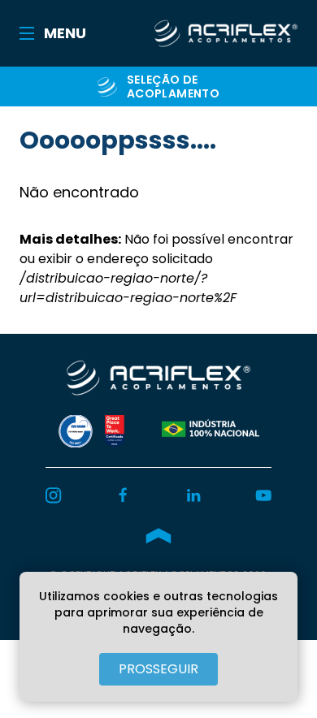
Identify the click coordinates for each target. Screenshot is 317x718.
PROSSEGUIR (158, 669)
